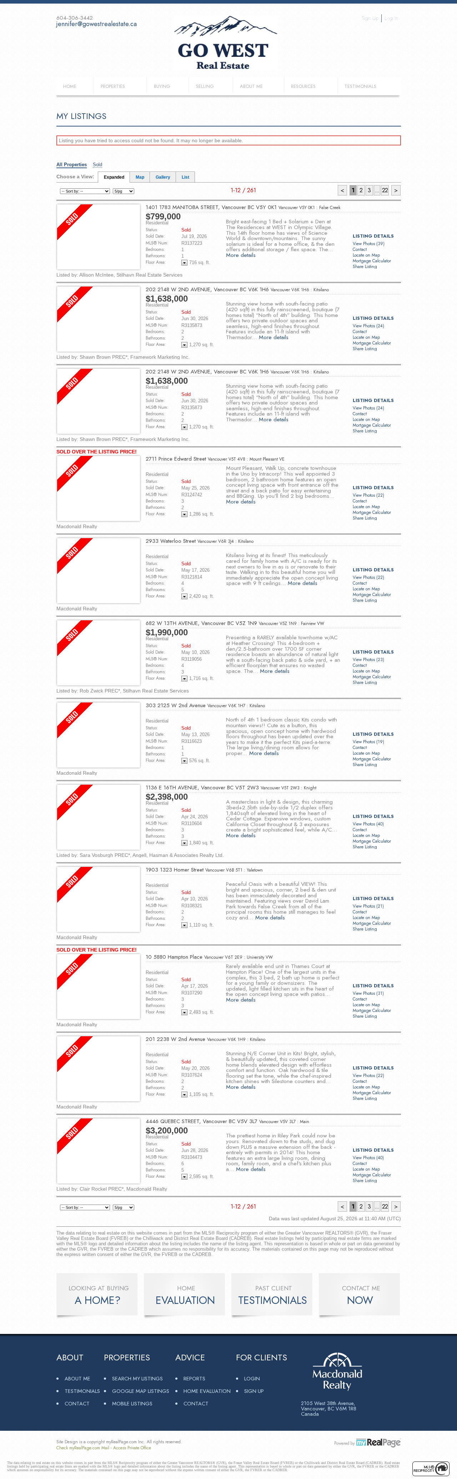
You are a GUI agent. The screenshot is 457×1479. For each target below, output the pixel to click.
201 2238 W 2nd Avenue (205, 1039)
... (377, 190)
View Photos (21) (368, 906)
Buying (162, 86)
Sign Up (370, 18)
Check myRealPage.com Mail (82, 1448)
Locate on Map (366, 255)
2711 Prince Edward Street (215, 459)
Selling (205, 86)
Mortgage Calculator (372, 261)
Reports (194, 1378)
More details (241, 255)
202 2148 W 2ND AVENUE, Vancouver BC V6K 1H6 (237, 289)
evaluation (185, 1300)
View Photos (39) (369, 243)
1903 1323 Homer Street (204, 870)
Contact (360, 249)
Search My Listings (137, 1378)
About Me (251, 86)
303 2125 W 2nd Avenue (205, 705)
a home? (98, 1300)
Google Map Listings (140, 1391)
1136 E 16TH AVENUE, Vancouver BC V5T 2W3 (231, 787)
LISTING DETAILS (373, 236)
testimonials (272, 1300)
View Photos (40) (368, 824)
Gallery (163, 177)
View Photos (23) (368, 659)
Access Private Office (132, 1448)
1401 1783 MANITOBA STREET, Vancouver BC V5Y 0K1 (243, 207)
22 (385, 190)
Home (69, 86)
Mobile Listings (132, 1403)
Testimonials (360, 86)
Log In (391, 18)
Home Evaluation (207, 1391)
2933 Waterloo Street (199, 541)
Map (140, 177)
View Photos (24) (368, 326)
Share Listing (365, 266)
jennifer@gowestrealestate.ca (96, 24)
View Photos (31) (368, 993)
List (185, 177)
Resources (303, 86)
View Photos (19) (368, 742)
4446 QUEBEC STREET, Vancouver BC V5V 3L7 (227, 1121)
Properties (113, 86)
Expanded (114, 177)
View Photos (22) (368, 495)
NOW (360, 1300)
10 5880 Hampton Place (209, 957)
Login (252, 1378)
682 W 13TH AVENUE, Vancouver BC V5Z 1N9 (235, 623)
